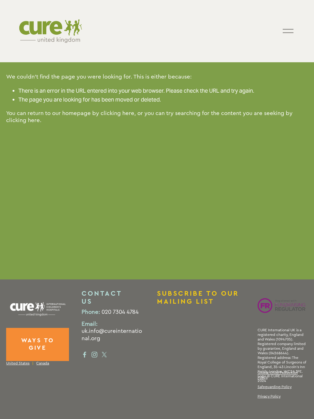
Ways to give (38, 344)
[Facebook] (85, 355)
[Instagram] (94, 355)
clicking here (117, 113)
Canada (42, 363)
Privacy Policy (269, 396)
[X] (104, 355)
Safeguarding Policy (275, 387)
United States (17, 363)
